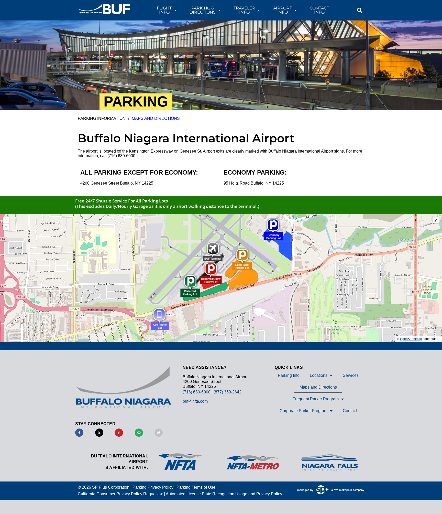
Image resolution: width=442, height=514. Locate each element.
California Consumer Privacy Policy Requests (119, 494)
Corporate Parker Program (303, 411)
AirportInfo (282, 10)
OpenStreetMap (411, 339)
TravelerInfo (244, 10)
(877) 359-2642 (227, 392)
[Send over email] (139, 433)
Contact (350, 411)
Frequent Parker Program (316, 399)
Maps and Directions (318, 387)
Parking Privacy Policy (152, 487)
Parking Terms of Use (195, 487)
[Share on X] (99, 433)
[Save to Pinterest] (119, 433)
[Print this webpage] (158, 433)
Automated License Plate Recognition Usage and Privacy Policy (224, 494)
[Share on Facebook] (79, 433)
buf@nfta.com (195, 401)
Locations (318, 375)
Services (351, 375)
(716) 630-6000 (197, 392)
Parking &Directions (203, 10)
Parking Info (289, 375)
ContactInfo (319, 10)
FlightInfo (164, 10)
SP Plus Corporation (110, 487)
